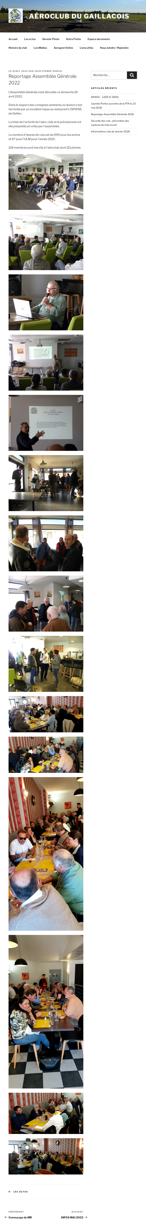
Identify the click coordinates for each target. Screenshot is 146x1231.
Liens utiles (86, 47)
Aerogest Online (63, 47)
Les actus (30, 39)
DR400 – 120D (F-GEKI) (105, 96)
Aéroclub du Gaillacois (79, 16)
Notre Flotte (73, 39)
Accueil (13, 39)
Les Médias (40, 47)
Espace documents (99, 39)
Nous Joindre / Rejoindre (114, 47)
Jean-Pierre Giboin (48, 71)
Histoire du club (18, 47)
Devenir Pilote (50, 39)
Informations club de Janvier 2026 (110, 131)
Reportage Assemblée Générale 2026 (112, 114)
